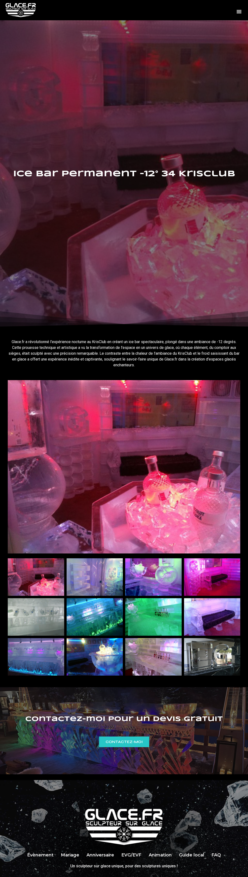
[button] (239, 11)
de (213, 341)
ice (131, 341)
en (109, 341)
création (198, 359)
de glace (166, 347)
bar (137, 341)
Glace (16, 341)
